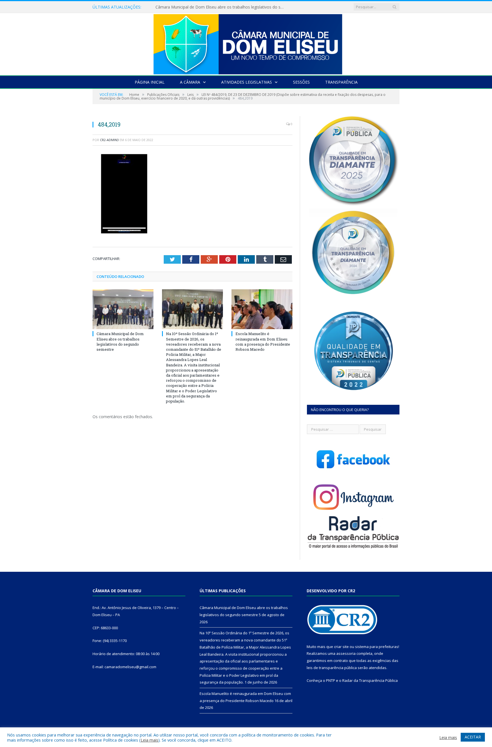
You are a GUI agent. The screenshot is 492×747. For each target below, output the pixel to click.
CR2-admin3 (109, 140)
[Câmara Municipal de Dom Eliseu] (246, 43)
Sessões (301, 82)
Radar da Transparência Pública (370, 680)
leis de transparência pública (332, 667)
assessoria (346, 653)
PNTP (330, 680)
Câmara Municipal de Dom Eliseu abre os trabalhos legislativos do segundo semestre (120, 341)
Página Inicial (150, 82)
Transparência (341, 82)
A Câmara (190, 82)
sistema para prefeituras (376, 646)
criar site (341, 646)
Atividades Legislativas (246, 82)
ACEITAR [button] (473, 737)
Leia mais (149, 739)
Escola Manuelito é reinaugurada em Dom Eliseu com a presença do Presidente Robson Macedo (262, 341)
